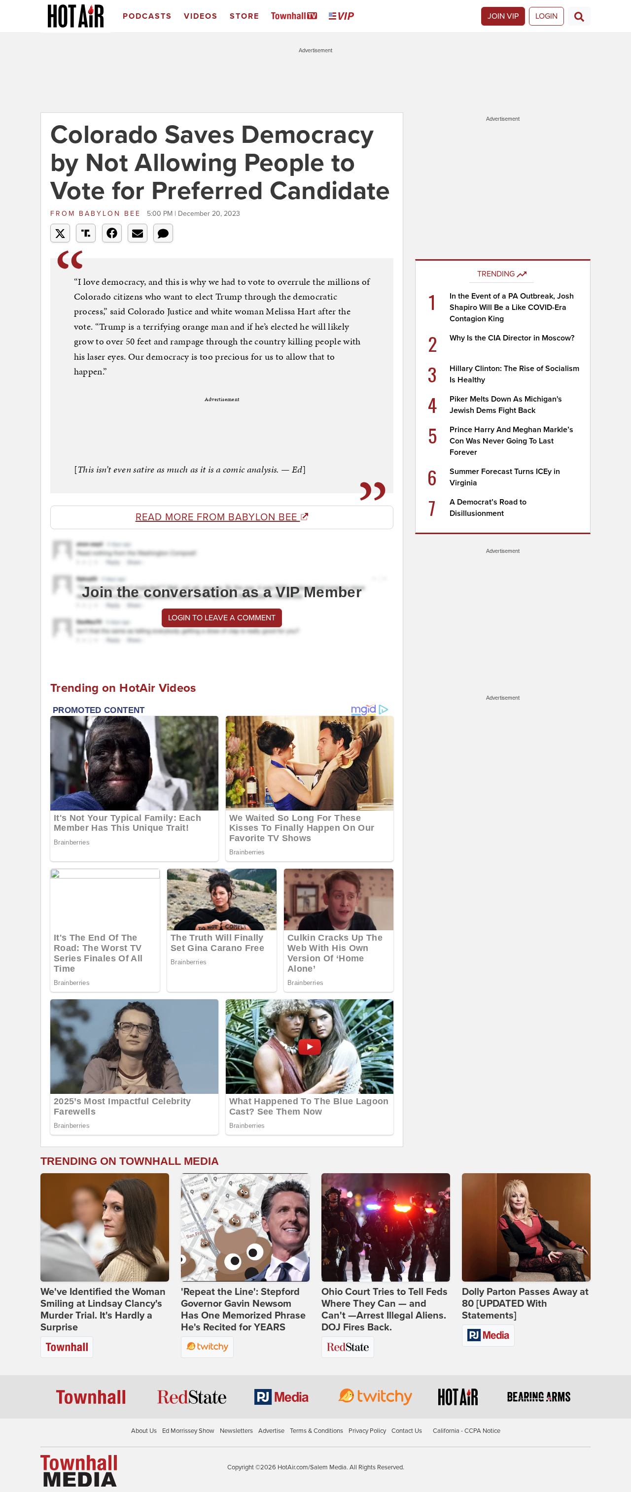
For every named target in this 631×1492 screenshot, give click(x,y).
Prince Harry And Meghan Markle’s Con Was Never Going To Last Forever (511, 441)
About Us (144, 1431)
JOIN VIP (503, 16)
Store (244, 16)
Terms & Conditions (316, 1431)
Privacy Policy (367, 1431)
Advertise (271, 1431)
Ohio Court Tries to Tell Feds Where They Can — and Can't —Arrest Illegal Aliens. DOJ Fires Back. (384, 1309)
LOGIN (546, 16)
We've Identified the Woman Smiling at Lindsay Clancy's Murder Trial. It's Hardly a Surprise (103, 1309)
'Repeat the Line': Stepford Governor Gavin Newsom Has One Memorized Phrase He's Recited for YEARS (243, 1309)
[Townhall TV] (296, 16)
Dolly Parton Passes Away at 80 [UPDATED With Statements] (525, 1304)
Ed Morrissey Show (188, 1431)
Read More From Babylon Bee (218, 517)
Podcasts (147, 16)
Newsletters (236, 1431)
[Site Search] (579, 16)
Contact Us (406, 1431)
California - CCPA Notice (466, 1431)
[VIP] (343, 16)
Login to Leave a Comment (222, 618)
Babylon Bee (97, 213)
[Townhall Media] (78, 1470)
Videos (201, 16)
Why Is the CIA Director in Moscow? (512, 338)
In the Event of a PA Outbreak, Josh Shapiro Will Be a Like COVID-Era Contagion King (512, 307)
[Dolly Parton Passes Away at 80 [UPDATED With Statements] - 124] (526, 1227)
